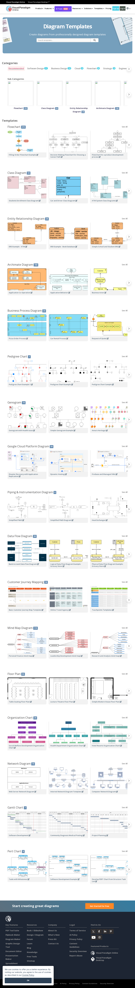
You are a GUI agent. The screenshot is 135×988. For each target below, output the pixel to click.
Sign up (116, 8)
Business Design (60, 68)
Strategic (109, 68)
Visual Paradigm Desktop (38, 2)
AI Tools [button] (61, 9)
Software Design (37, 68)
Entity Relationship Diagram (28, 218)
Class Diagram (19, 173)
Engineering (126, 68)
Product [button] (38, 8)
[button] (49, 8)
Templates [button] (98, 8)
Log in (122, 8)
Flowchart (93, 68)
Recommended (16, 68)
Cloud (79, 68)
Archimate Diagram (22, 264)
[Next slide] (129, 69)
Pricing (108, 8)
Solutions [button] (87, 8)
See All (124, 126)
